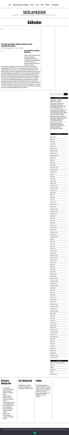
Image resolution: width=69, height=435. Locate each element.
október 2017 (53, 334)
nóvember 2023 (54, 188)
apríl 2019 (52, 295)
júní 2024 (52, 176)
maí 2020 (52, 267)
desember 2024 (54, 167)
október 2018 (53, 308)
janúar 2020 (53, 276)
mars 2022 (53, 225)
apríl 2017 (52, 346)
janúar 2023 (53, 206)
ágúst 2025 (53, 158)
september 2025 (54, 155)
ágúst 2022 (53, 216)
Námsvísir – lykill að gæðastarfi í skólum (56, 100)
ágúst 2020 (53, 262)
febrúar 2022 (53, 227)
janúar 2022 (53, 229)
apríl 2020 (52, 269)
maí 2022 (52, 220)
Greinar (21, 48)
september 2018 (54, 311)
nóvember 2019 (54, 281)
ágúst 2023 (53, 192)
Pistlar (52, 367)
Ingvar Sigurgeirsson (8, 48)
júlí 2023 (52, 195)
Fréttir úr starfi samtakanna (57, 362)
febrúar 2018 (53, 325)
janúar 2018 (53, 327)
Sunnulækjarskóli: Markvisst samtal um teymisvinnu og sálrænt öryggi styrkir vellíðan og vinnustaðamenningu (58, 112)
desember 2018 (54, 304)
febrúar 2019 (53, 299)
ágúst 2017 (53, 339)
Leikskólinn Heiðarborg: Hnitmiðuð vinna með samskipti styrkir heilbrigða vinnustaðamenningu (58, 105)
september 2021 (54, 236)
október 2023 (53, 190)
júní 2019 (52, 290)
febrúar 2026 (53, 148)
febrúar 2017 (53, 350)
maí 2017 (52, 343)
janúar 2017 (53, 353)
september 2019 (54, 285)
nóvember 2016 (54, 357)
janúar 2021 (53, 253)
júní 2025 (52, 162)
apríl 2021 (52, 246)
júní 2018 (52, 315)
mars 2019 (52, 297)
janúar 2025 (53, 164)
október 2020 (53, 260)
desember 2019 (54, 278)
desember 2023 (54, 185)
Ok (34, 433)
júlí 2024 (52, 174)
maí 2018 (52, 318)
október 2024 (53, 171)
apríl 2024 (52, 178)
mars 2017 (52, 348)
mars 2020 (53, 271)
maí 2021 (52, 243)
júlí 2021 (52, 239)
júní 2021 (52, 241)
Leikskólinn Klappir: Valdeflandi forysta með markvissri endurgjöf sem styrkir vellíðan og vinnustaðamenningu (57, 125)
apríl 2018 (52, 320)
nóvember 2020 (54, 257)
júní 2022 (52, 218)
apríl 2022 (52, 223)
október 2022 (53, 213)
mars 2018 (53, 322)
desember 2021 (54, 232)
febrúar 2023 (53, 204)
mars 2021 (53, 248)
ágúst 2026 (53, 137)
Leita (65, 94)
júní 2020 (52, 264)
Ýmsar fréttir (53, 374)
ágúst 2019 (53, 288)
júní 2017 (52, 341)
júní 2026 (52, 139)
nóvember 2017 (54, 332)
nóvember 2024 (54, 169)
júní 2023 (52, 197)
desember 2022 (54, 209)
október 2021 (53, 234)
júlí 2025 (52, 160)
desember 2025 (54, 151)
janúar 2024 (53, 183)
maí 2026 (52, 141)
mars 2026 (53, 146)
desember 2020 (54, 255)
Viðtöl (51, 372)
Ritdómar (52, 369)
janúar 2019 (53, 301)
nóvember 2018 (54, 306)
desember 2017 (54, 329)
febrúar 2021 (53, 250)
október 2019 (53, 283)
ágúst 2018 (53, 313)
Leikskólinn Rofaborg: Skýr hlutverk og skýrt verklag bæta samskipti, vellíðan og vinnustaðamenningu (58, 118)
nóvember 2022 (54, 211)
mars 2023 (53, 202)
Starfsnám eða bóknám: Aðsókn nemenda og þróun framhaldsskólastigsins (16, 45)
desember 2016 (54, 355)
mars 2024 (53, 181)
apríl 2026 (52, 144)
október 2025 (53, 153)
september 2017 (54, 336)
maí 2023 (52, 199)
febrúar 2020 (53, 274)
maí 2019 (52, 292)
